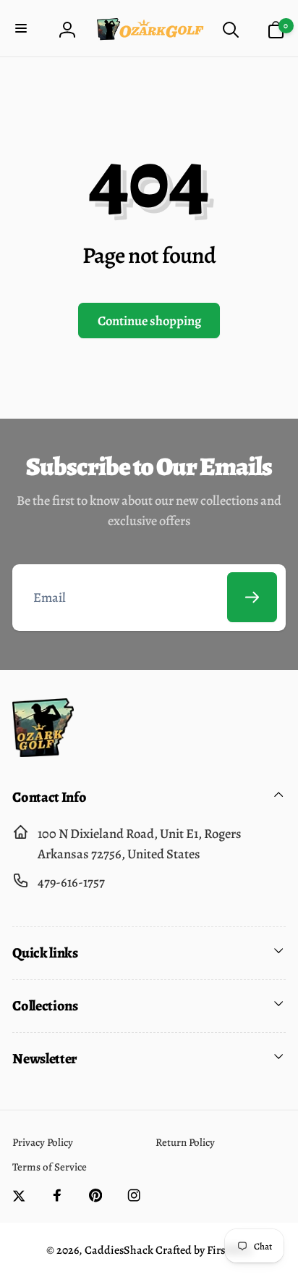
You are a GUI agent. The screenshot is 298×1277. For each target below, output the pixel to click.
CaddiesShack (119, 1250)
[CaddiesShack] (43, 752)
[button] (22, 30)
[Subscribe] (252, 597)
